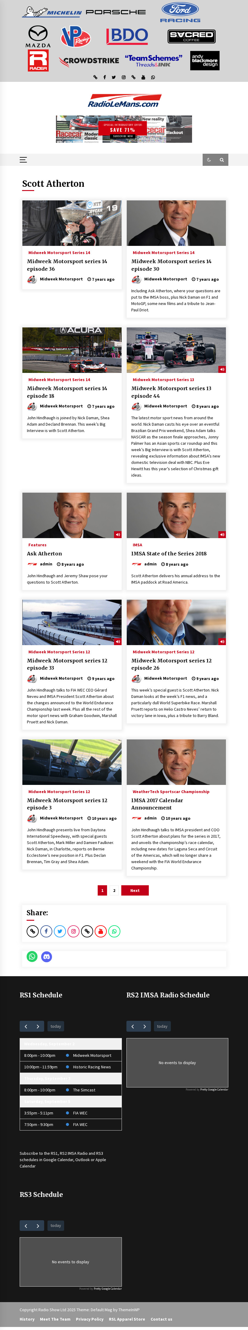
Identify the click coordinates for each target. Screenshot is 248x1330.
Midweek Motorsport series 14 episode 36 (67, 265)
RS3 (99, 1153)
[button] (209, 160)
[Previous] (26, 1026)
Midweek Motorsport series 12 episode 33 (67, 664)
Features (37, 544)
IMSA (137, 544)
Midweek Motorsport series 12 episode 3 (67, 804)
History (27, 1319)
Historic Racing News (92, 1067)
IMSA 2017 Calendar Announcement (157, 804)
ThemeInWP (129, 1309)
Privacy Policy (89, 1319)
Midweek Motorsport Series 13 (163, 379)
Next (135, 890)
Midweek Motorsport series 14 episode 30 (171, 265)
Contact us (161, 1319)
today (56, 1026)
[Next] (38, 1026)
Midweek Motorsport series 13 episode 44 (171, 392)
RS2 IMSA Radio (74, 1153)
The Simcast (84, 1090)
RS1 (54, 1153)
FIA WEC (80, 1113)
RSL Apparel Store (127, 1319)
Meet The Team (55, 1319)
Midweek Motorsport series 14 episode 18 (67, 392)
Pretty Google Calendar (214, 1089)
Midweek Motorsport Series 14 (59, 252)
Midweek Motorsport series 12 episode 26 (171, 664)
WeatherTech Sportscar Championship (171, 791)
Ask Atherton (44, 554)
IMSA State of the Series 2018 (169, 554)
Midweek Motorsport (92, 1055)
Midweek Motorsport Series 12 (59, 651)
